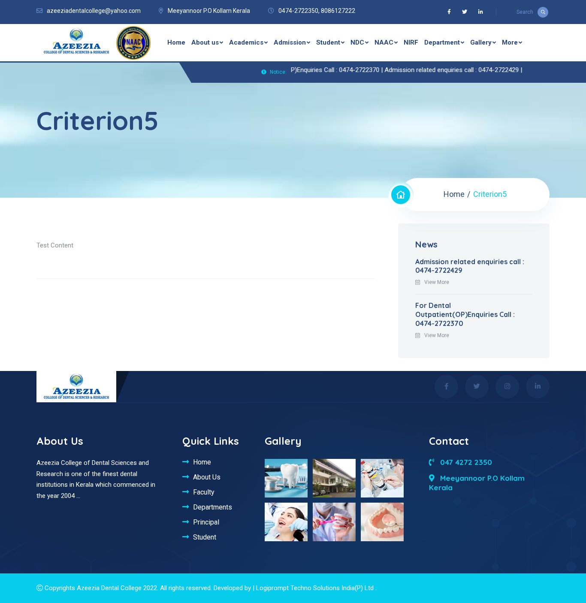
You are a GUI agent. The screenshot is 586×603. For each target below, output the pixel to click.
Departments (212, 507)
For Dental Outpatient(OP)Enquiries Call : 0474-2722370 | (293, 70)
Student (328, 42)
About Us (207, 477)
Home (176, 42)
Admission (290, 42)
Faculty (203, 492)
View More (436, 282)
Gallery (481, 42)
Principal (206, 522)
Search (525, 12)
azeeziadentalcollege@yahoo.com (94, 10)
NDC (357, 42)
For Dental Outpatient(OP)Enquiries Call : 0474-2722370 (465, 314)
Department (442, 42)
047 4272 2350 (465, 462)
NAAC (384, 42)
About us (205, 42)
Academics (246, 42)
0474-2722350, (299, 10)
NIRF (411, 42)
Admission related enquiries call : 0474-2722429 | (442, 70)
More (510, 42)
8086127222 (338, 10)
